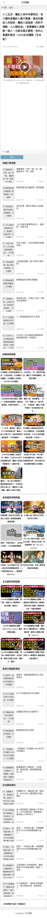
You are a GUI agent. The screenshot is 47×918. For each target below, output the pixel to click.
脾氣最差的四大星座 (25, 730)
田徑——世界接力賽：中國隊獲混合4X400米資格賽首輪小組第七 (29, 848)
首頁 (5, 8)
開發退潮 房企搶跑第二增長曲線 (30, 187)
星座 (11, 8)
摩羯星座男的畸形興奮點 (27, 280)
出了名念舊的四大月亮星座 (28, 693)
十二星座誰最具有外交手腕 (28, 317)
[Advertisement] (23, 110)
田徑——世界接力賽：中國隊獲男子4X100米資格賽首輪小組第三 (29, 830)
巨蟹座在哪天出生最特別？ (28, 712)
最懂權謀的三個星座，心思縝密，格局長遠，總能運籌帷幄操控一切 (29, 769)
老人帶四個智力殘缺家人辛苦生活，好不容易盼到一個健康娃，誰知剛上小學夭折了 (29, 811)
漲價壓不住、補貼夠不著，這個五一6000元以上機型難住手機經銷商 (30, 793)
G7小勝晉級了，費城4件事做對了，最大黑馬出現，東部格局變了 (29, 885)
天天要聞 (25, 2)
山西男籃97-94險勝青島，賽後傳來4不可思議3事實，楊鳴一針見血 (30, 867)
